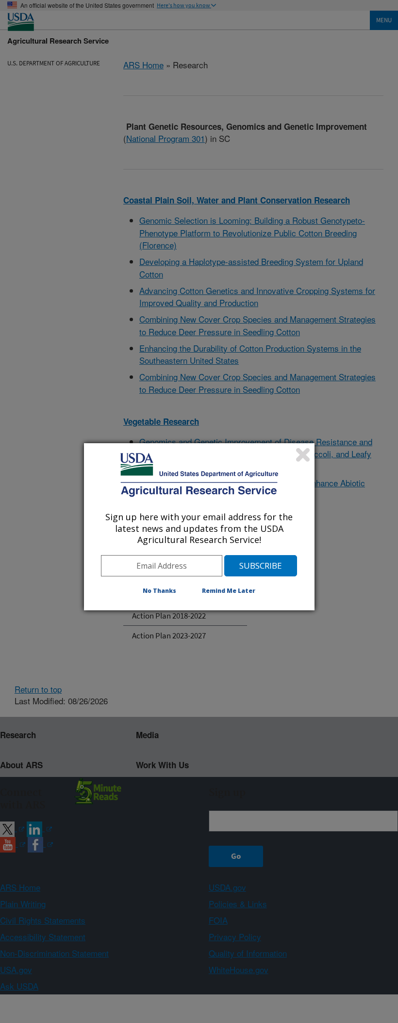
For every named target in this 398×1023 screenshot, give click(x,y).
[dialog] (199, 526)
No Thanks (159, 591)
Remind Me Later (228, 591)
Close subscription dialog (303, 455)
